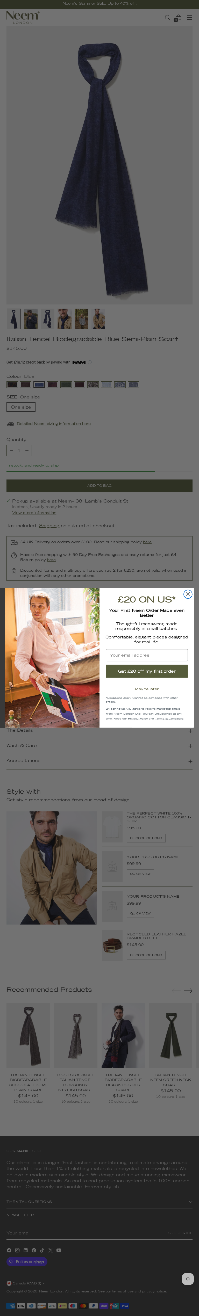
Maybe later (147, 689)
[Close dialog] (188, 594)
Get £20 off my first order (146, 671)
